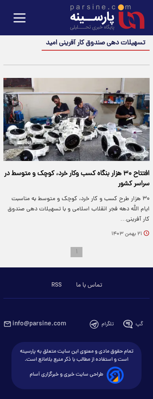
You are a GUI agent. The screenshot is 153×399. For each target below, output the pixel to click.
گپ (139, 324)
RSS (56, 285)
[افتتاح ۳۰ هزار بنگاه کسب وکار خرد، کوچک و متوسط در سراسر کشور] (76, 119)
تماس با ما (89, 285)
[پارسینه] (102, 18)
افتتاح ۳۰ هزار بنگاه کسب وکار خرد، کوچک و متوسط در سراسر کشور (77, 179)
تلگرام (108, 324)
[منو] (19, 18)
